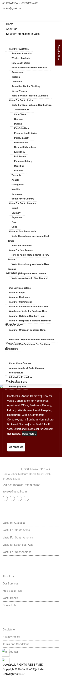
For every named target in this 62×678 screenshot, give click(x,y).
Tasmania (17, 81)
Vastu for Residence (19, 297)
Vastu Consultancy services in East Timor (28, 238)
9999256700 (32, 485)
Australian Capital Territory (26, 86)
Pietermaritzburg (23, 161)
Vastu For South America (22, 203)
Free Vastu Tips (12, 591)
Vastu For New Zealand (21, 250)
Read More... (29, 433)
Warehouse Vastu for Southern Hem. (28, 311)
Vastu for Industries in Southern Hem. (29, 306)
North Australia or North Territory (29, 67)
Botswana (17, 194)
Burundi (18, 170)
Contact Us (16, 447)
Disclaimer (9, 629)
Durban (18, 123)
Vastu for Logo (17, 292)
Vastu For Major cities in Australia (30, 95)
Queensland (18, 72)
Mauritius (19, 165)
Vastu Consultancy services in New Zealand (28, 266)
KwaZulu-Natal (21, 128)
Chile (14, 226)
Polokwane (20, 156)
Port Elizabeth (21, 137)
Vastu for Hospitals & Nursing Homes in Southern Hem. (28, 323)
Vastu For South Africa (21, 100)
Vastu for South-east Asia (22, 231)
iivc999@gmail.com (12, 8)
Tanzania (16, 175)
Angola (15, 179)
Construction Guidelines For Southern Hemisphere (27, 346)
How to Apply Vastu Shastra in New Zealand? (28, 257)
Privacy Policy (11, 637)
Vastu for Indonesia (22, 245)
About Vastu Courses (20, 363)
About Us (11, 29)
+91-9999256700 (10, 2)
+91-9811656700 (29, 2)
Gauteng (18, 119)
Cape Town (20, 114)
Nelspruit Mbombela (25, 147)
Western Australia (21, 58)
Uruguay (16, 212)
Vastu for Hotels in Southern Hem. (27, 315)
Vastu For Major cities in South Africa (31, 104)
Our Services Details (20, 287)
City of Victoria (19, 91)
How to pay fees (17, 386)
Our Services (10, 583)
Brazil (15, 207)
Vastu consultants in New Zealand (30, 278)
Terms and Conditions (16, 644)
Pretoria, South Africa (25, 133)
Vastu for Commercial (20, 301)
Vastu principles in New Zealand (29, 273)
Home (9, 24)
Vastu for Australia (19, 48)
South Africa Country (23, 198)
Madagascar (18, 184)
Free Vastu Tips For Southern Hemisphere (31, 339)
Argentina (17, 217)
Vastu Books (10, 598)
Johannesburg (21, 109)
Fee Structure (16, 372)
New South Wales (21, 62)
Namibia (16, 189)
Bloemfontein (21, 142)
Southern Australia (22, 53)
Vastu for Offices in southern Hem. (27, 329)
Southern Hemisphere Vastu (23, 33)
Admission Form (18, 381)
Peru (14, 222)
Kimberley (19, 151)
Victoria (16, 76)
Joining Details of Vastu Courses (26, 367)
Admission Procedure (20, 377)
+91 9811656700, (13, 485)
